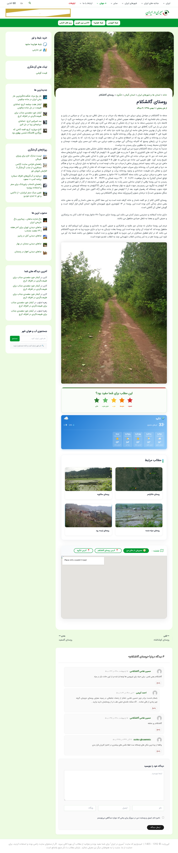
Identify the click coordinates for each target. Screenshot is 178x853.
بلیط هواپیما (98, 23)
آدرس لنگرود (81, 550)
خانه (165, 95)
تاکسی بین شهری (82, 23)
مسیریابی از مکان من (134, 550)
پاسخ (158, 682)
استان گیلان (129, 95)
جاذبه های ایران (151, 3)
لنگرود (119, 95)
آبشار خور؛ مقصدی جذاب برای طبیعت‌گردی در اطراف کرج (30, 279)
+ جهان (103, 3)
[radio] (130, 402)
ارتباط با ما (87, 3)
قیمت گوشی (41, 73)
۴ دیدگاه (140, 108)
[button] (164, 3)
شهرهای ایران (131, 3)
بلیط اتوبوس (113, 23)
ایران (168, 3)
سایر (115, 3)
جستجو (15, 338)
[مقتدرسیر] (38, 13)
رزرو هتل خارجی (65, 23)
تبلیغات (72, 3)
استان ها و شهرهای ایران (149, 95)
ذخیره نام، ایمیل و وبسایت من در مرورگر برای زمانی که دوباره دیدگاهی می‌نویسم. (128, 818)
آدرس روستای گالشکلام (106, 550)
